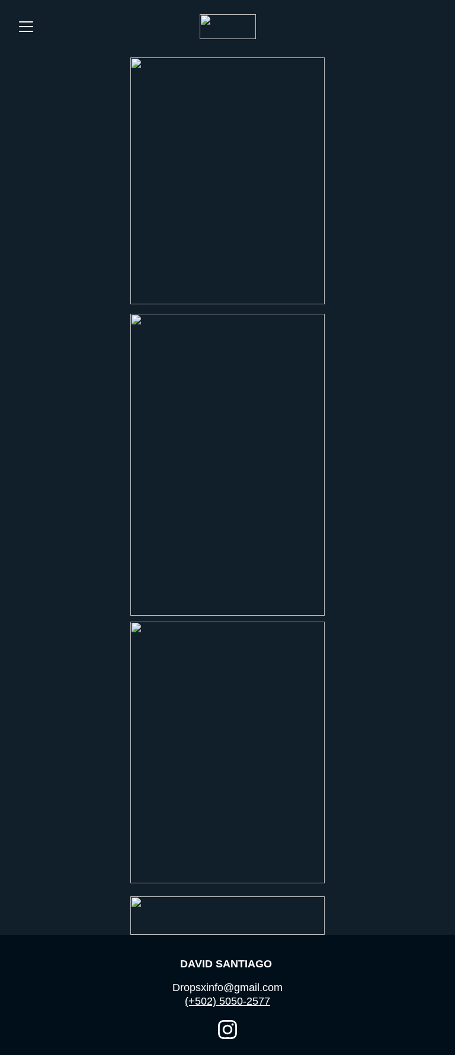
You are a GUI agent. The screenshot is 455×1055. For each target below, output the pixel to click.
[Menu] (26, 26)
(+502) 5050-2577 (227, 1001)
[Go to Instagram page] (227, 1029)
